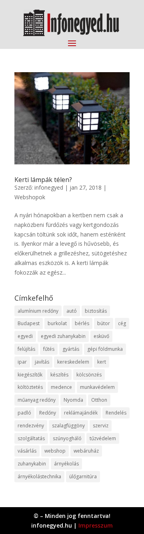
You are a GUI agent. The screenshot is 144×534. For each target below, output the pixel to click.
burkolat (57, 323)
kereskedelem (73, 361)
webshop (55, 450)
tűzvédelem (103, 438)
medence (61, 387)
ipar (22, 361)
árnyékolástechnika (39, 476)
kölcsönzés (89, 374)
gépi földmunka (105, 349)
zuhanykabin (32, 463)
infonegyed (48, 187)
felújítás (26, 349)
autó (71, 310)
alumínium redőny (38, 310)
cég (122, 323)
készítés (59, 374)
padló (24, 412)
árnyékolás (66, 463)
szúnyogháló (67, 438)
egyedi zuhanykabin (63, 336)
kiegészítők (30, 374)
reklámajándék (81, 412)
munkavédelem (97, 387)
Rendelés (116, 412)
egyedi (25, 336)
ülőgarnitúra (83, 476)
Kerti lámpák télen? (43, 179)
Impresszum (95, 525)
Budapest (29, 323)
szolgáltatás (31, 438)
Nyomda (73, 399)
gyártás (70, 349)
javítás (42, 361)
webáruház (86, 450)
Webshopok (29, 197)
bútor (103, 323)
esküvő (101, 336)
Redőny (47, 412)
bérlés (82, 323)
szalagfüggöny (68, 425)
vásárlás (27, 450)
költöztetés (30, 387)
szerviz (100, 425)
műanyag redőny (37, 399)
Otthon (99, 399)
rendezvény (31, 425)
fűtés (48, 349)
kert (101, 361)
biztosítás (96, 310)
